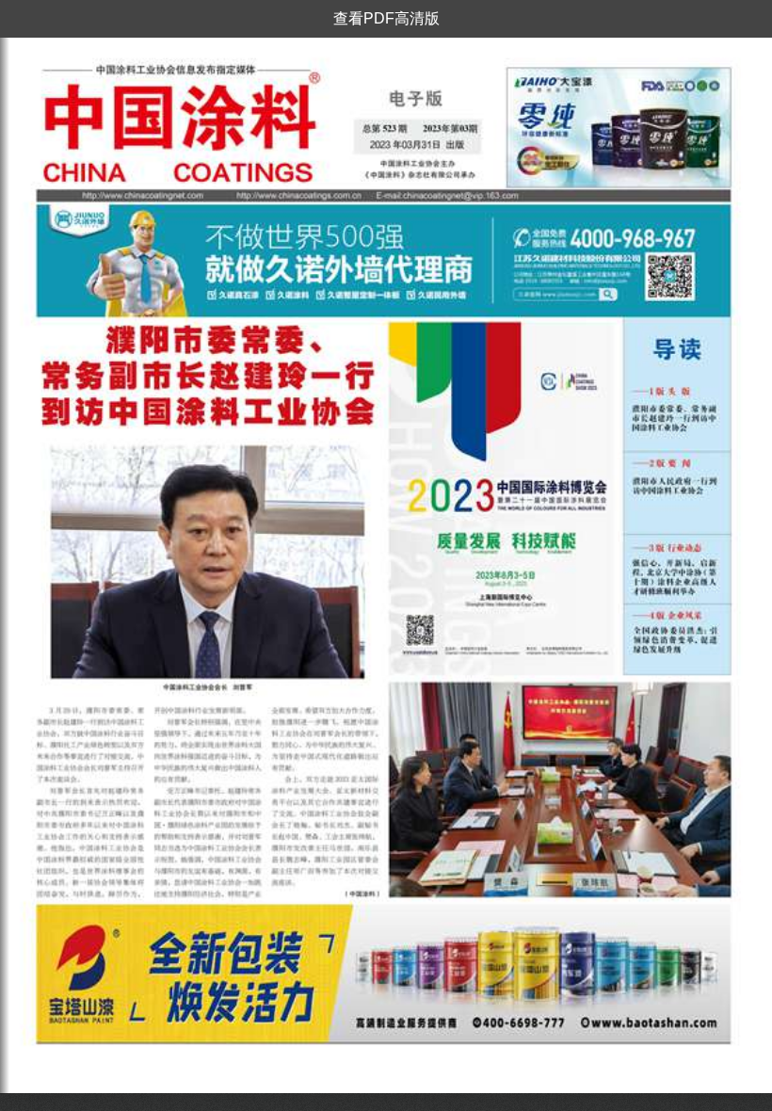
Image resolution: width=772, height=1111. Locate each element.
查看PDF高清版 (386, 18)
